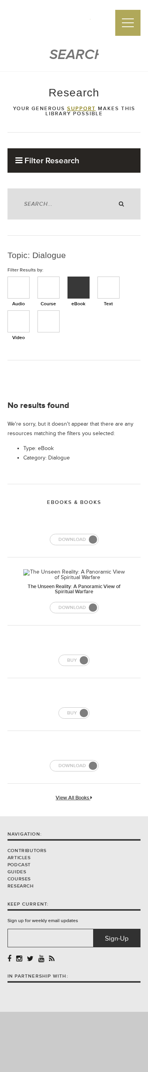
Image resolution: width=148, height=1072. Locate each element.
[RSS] (51, 959)
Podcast (19, 865)
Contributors (27, 851)
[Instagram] (19, 959)
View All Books (73, 798)
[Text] (108, 288)
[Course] (48, 288)
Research (20, 886)
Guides (16, 872)
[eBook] (78, 288)
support (81, 108)
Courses (19, 879)
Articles (19, 858)
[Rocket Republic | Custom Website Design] (74, 1041)
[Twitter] (30, 959)
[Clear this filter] (48, 321)
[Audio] (18, 288)
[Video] (18, 321)
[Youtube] (41, 959)
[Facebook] (9, 959)
